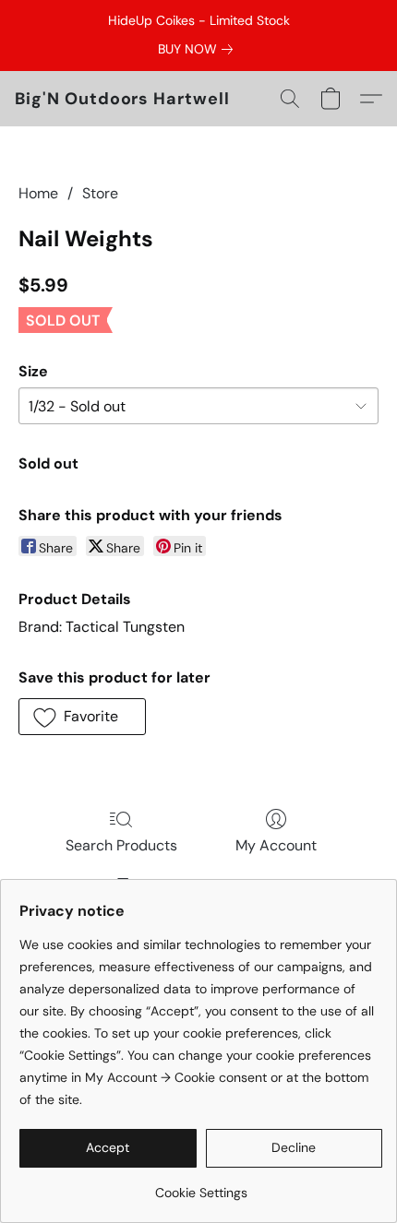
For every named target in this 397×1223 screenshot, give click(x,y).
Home (38, 193)
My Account (276, 845)
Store (100, 193)
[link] (199, 49)
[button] (122, 98)
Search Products (121, 845)
